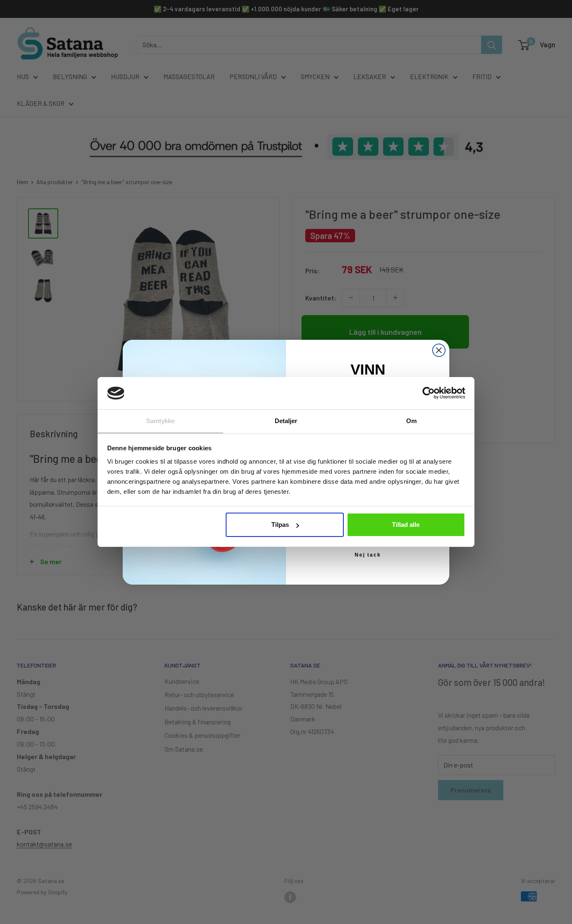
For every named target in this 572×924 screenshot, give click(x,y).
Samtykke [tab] (160, 420)
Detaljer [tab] (286, 420)
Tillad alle (406, 524)
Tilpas (280, 524)
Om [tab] (411, 420)
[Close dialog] (439, 350)
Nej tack (368, 555)
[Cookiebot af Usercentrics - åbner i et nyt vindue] (428, 393)
